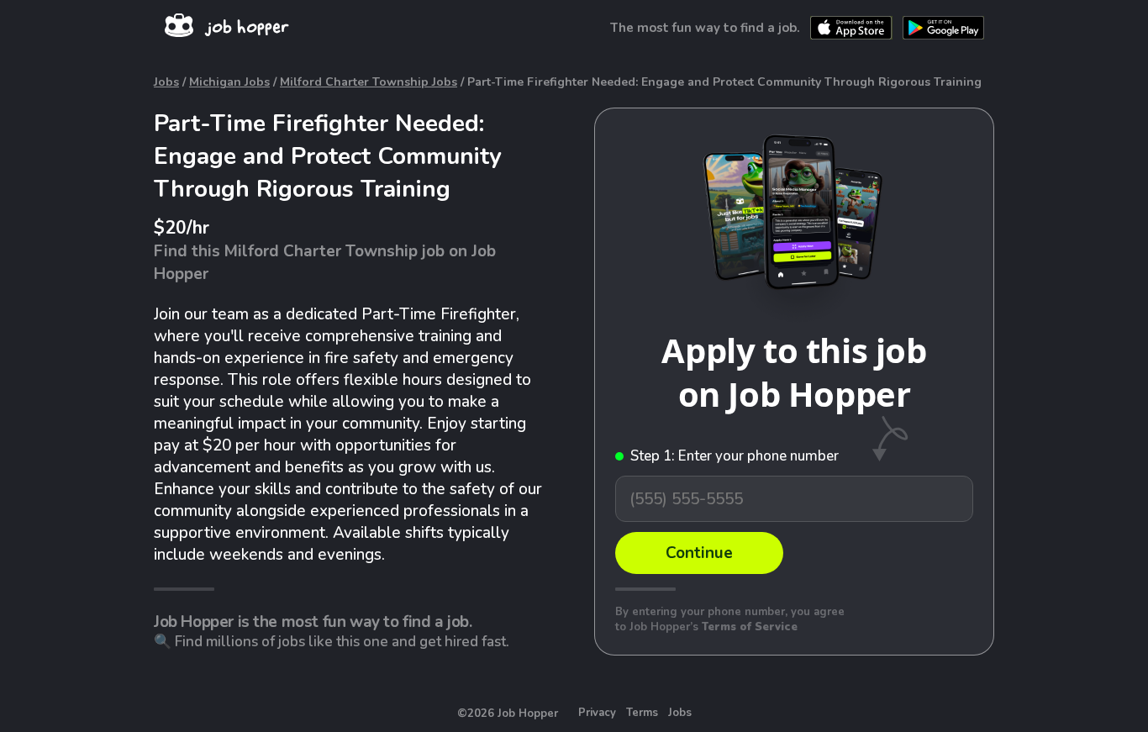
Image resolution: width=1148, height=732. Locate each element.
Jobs (166, 82)
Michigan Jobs (229, 82)
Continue (699, 553)
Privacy (597, 712)
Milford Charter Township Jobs (368, 82)
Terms (642, 712)
